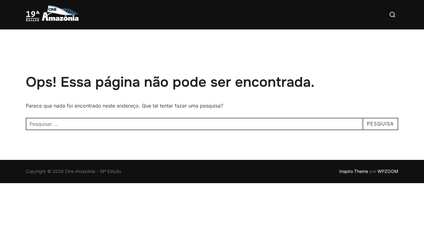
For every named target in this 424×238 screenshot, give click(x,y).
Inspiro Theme (353, 171)
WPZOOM (387, 171)
